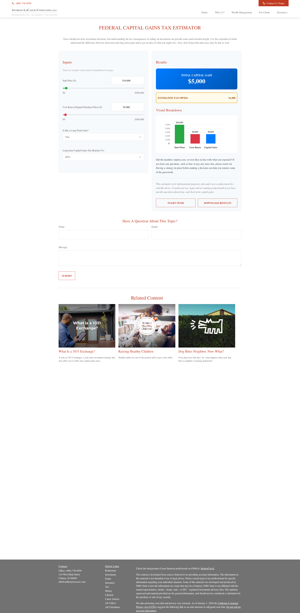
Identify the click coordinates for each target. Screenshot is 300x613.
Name (62, 226)
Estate (108, 578)
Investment (110, 574)
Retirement (110, 570)
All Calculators (112, 607)
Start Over (176, 203)
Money (108, 590)
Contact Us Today (276, 3)
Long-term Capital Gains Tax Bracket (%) (83, 150)
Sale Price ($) (69, 80)
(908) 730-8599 (23, 3)
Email (154, 226)
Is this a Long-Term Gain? (75, 130)
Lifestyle (109, 594)
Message (63, 247)
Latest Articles (112, 598)
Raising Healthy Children (135, 351)
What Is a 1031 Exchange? (77, 351)
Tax (107, 586)
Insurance (110, 582)
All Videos (110, 603)
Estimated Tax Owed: (173, 98)
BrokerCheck (207, 568)
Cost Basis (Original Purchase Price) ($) (82, 107)
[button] (204, 12)
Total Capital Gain (196, 75)
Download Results (217, 203)
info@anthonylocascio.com (72, 581)
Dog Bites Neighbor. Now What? (201, 351)
